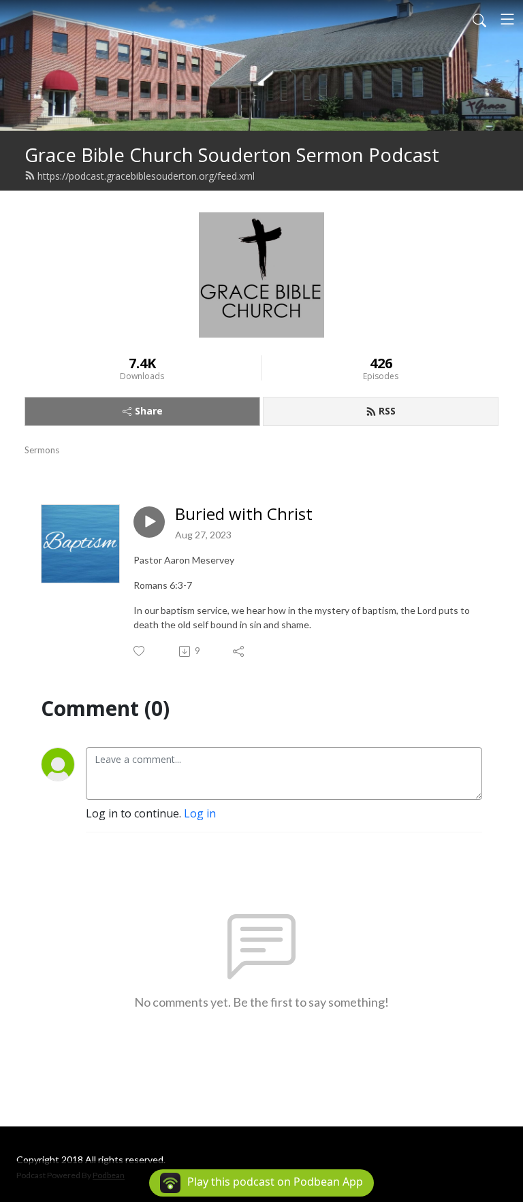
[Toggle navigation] (507, 19)
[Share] (239, 651)
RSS (387, 410)
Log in (200, 813)
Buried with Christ (244, 514)
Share (149, 410)
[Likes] (140, 651)
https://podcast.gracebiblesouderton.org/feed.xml (146, 175)
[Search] (479, 19)
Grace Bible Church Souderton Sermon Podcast (232, 154)
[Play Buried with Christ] (149, 522)
